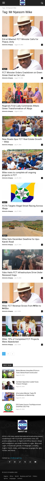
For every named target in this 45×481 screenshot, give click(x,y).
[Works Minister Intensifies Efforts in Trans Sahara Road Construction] (8, 374)
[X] (25, 462)
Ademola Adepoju (7, 44)
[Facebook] (10, 462)
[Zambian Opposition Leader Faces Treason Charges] (8, 385)
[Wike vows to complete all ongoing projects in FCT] (22, 159)
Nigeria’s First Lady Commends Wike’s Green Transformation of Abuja (20, 107)
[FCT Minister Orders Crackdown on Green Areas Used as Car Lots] (22, 59)
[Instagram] (15, 462)
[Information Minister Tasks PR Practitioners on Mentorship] (8, 396)
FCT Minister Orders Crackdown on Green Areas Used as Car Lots (22, 73)
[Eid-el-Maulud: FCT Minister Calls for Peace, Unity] (22, 26)
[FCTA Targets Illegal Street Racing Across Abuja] (22, 193)
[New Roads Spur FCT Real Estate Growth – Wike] (22, 126)
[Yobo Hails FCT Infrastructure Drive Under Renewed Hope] (22, 259)
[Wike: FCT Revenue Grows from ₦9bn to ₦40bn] (22, 293)
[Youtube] (35, 462)
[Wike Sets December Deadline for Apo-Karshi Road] (22, 226)
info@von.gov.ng (15, 458)
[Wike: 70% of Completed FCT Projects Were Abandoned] (22, 326)
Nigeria (5, 35)
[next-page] (12, 353)
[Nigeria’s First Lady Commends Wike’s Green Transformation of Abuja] (22, 93)
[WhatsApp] (30, 462)
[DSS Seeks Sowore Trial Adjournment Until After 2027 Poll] (8, 408)
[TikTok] (20, 462)
